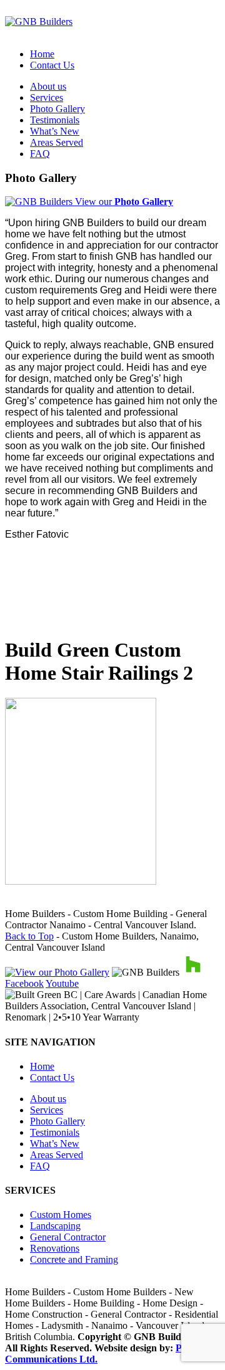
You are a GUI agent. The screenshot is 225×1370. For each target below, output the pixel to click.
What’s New (54, 131)
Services (46, 97)
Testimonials (54, 120)
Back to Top (29, 936)
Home (42, 54)
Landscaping (55, 1225)
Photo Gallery (57, 108)
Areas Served (56, 142)
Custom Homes (60, 1214)
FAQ (40, 153)
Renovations (54, 1248)
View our (122, 201)
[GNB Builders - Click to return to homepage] (38, 21)
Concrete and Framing (74, 1259)
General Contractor (68, 1237)
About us (48, 86)
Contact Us (52, 65)
